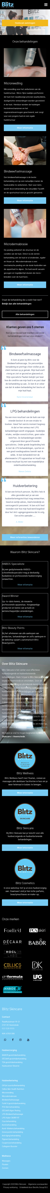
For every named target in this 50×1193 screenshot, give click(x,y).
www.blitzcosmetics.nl (37, 727)
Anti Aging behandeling (11, 1136)
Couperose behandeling (11, 1143)
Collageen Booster (9, 1146)
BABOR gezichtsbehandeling (13, 1055)
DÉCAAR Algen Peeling (11, 1111)
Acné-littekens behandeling (13, 1129)
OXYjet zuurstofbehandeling (13, 1085)
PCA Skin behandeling (10, 1107)
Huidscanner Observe (10, 1066)
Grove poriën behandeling (12, 1132)
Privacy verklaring (10, 1187)
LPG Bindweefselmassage (12, 1114)
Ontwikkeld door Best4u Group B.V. (33, 1187)
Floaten (5, 1164)
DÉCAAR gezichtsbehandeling (14, 1059)
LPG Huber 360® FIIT (10, 1118)
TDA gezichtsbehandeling (12, 1062)
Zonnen (5, 1168)
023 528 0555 (8, 1029)
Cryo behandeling (9, 1121)
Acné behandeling (9, 1125)
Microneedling (13, 83)
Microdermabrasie (16, 244)
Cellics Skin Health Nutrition (13, 1089)
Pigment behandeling (10, 1139)
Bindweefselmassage (18, 171)
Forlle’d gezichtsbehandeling (13, 1103)
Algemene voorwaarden (38, 1184)
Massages (6, 1161)
